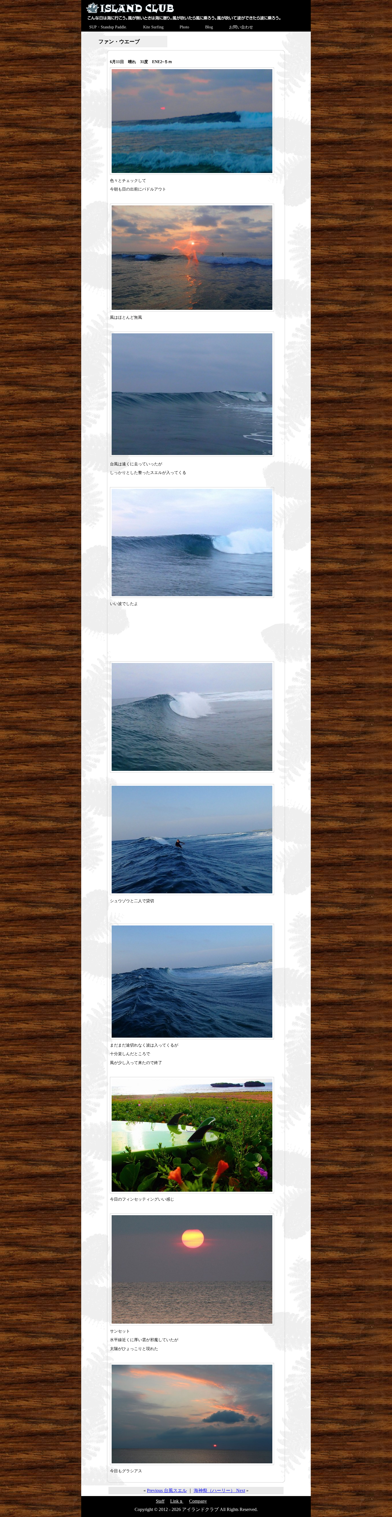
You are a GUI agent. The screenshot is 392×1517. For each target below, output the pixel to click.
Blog (209, 27)
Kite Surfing (153, 27)
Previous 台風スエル (167, 1490)
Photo (184, 27)
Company (198, 1501)
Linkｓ (176, 1501)
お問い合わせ (241, 27)
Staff (160, 1501)
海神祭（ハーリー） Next (219, 1490)
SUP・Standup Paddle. (108, 27)
